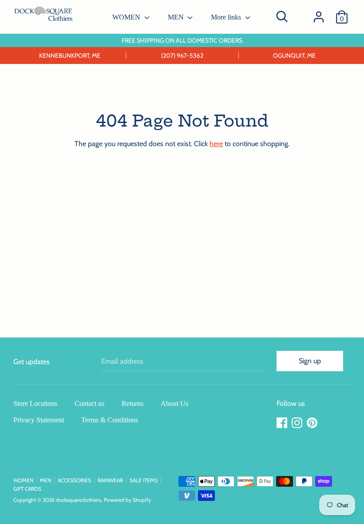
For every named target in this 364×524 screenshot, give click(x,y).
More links (227, 17)
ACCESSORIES (74, 480)
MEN (177, 17)
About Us (174, 403)
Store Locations (35, 403)
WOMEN (127, 17)
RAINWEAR (110, 480)
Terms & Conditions (109, 420)
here (216, 143)
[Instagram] (298, 423)
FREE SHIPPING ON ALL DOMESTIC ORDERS (182, 40)
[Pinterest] (313, 423)
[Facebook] (283, 423)
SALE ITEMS (144, 480)
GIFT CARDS (27, 488)
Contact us (89, 403)
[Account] (319, 13)
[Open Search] (282, 16)
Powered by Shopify (127, 499)
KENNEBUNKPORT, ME (69, 56)
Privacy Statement (38, 420)
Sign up (310, 361)
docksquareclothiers (78, 499)
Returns (132, 403)
